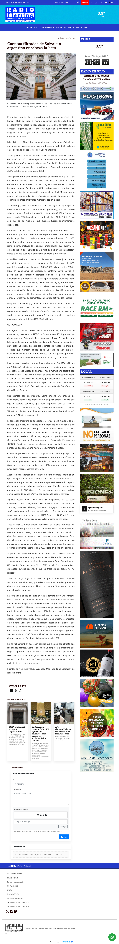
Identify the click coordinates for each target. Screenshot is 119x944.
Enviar (64, 837)
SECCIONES (73, 27)
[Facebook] (101, 2)
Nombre (15, 780)
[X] (96, 2)
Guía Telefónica (44, 27)
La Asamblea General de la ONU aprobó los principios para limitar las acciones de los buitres (40, 734)
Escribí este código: (21, 809)
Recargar (63, 827)
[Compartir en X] (16, 691)
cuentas (59, 33)
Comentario (17, 789)
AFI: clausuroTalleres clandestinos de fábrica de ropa (63, 730)
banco (40, 33)
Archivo (61, 27)
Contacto (87, 27)
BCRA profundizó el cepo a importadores (17, 729)
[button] (78, 2)
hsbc (49, 33)
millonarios (76, 33)
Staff (29, 27)
